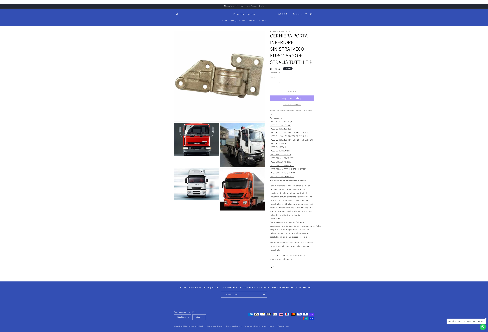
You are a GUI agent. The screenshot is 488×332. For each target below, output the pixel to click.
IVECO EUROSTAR (278, 147)
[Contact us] (483, 327)
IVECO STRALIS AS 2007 (280, 161)
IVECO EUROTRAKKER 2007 (282, 176)
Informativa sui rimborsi (214, 326)
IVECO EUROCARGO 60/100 (282, 121)
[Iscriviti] (264, 294)
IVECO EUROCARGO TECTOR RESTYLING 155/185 (292, 139)
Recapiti (271, 326)
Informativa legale (283, 326)
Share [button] (275, 267)
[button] (177, 14)
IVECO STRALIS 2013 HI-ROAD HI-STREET (288, 169)
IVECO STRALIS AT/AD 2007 (282, 165)
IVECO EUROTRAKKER (279, 150)
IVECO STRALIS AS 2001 (280, 154)
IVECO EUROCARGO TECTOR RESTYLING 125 (290, 136)
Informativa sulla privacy (233, 326)
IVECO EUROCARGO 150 (280, 128)
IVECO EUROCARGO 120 (280, 125)
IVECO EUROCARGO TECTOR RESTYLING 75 (289, 132)
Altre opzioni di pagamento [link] (292, 104)
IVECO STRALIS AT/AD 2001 (282, 158)
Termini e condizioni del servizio (255, 326)
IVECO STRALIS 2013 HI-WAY (282, 172)
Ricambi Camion (184, 326)
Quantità (273, 77)
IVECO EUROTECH (278, 143)
